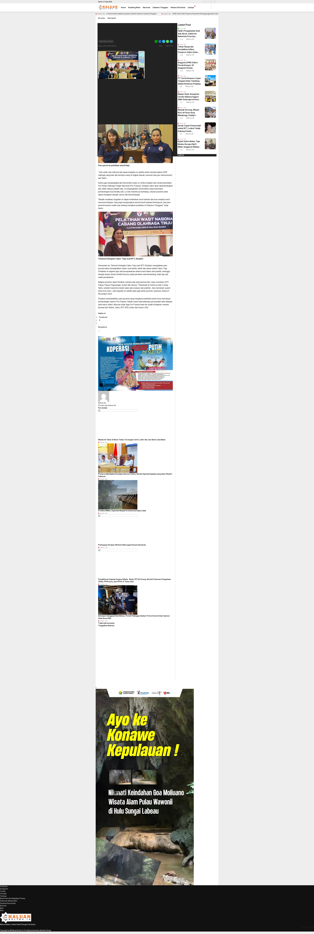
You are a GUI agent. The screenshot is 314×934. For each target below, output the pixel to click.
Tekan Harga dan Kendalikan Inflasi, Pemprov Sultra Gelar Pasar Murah (188, 50)
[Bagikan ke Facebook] (160, 41)
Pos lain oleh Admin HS (107, 405)
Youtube (3, 894)
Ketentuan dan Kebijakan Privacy (12, 898)
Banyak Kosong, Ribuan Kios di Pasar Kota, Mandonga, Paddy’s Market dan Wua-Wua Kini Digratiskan (188, 113)
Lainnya (191, 7)
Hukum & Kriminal (178, 7)
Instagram (4, 889)
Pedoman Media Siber (8, 901)
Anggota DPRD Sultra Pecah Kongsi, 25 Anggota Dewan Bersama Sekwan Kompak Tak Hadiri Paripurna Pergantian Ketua (188, 65)
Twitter (3, 891)
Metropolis (112, 18)
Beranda (101, 18)
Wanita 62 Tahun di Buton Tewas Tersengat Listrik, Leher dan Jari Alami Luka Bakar (132, 440)
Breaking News (134, 7)
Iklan (2, 908)
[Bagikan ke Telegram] (171, 41)
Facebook (3, 886)
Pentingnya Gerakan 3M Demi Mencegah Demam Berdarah (122, 545)
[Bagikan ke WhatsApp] (167, 41)
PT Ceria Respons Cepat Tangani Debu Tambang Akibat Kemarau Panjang (189, 81)
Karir (2, 910)
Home (123, 7)
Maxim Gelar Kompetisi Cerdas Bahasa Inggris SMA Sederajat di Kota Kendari (188, 97)
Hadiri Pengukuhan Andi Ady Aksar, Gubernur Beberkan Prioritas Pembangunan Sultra (189, 34)
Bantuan (3, 906)
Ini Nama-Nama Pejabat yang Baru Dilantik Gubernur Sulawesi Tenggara (132, 14)
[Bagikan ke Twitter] (164, 41)
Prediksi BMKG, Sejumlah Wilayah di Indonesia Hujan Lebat (122, 511)
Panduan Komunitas (8, 903)
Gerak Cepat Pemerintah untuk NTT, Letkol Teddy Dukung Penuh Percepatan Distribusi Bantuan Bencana (189, 129)
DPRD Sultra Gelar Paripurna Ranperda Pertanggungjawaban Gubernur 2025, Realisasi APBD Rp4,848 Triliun (210, 14)
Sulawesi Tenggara (160, 7)
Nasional (146, 7)
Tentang (3, 896)
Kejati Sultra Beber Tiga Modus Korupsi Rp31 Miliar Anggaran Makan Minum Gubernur (189, 144)
